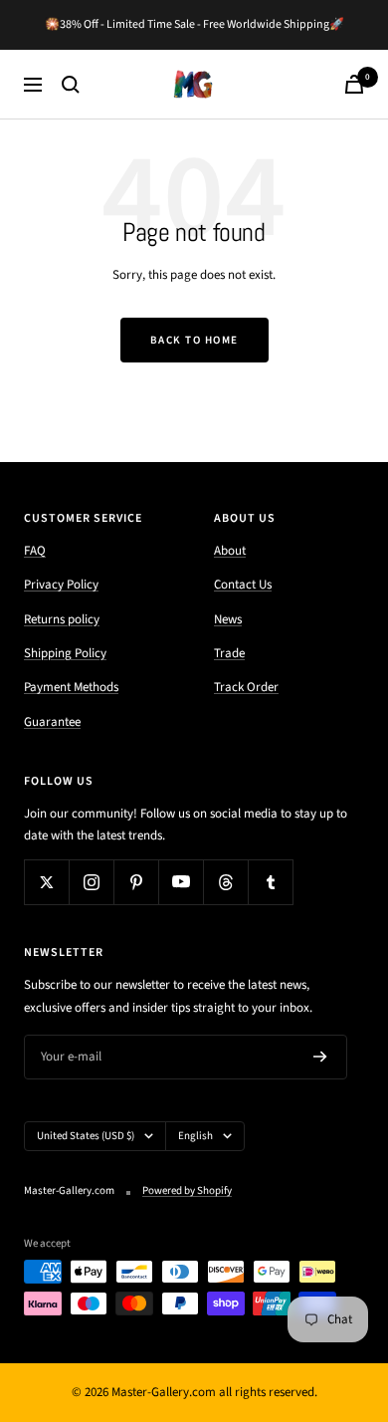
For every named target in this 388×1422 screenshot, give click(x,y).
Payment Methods (71, 687)
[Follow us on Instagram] (91, 881)
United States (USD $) (85, 1135)
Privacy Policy (61, 584)
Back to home (194, 340)
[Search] (71, 85)
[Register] (320, 1058)
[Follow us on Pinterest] (135, 881)
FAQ (35, 551)
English (195, 1135)
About (230, 551)
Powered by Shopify (187, 1190)
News (228, 619)
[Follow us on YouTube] (180, 881)
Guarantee (52, 722)
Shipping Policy (65, 653)
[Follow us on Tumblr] (270, 881)
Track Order (246, 687)
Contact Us (243, 584)
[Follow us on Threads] (225, 881)
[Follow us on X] (46, 881)
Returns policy (61, 619)
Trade (229, 653)
